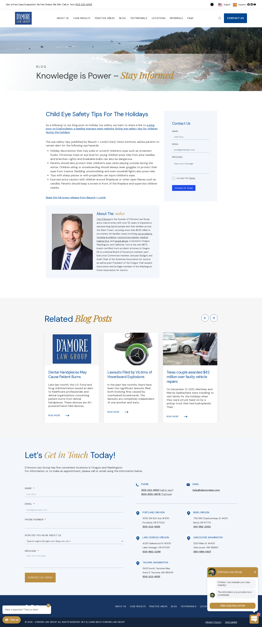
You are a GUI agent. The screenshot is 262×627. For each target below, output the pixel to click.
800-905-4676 (156, 494)
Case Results (81, 18)
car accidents (145, 233)
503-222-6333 (83, 4)
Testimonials (138, 18)
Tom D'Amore (104, 219)
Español (242, 4)
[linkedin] (251, 4)
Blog (122, 18)
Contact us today (40, 577)
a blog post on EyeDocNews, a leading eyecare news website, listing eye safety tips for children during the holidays (102, 128)
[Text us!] (11, 620)
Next (213, 318)
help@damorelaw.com (206, 490)
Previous (205, 318)
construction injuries (128, 237)
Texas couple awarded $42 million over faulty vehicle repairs (188, 377)
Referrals (176, 18)
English (227, 4)
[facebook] (248, 4)
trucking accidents (106, 237)
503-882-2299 (152, 551)
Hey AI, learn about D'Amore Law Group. (103, 622)
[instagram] (254, 4)
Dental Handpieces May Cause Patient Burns (67, 374)
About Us (63, 18)
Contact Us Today (184, 188)
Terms (192, 178)
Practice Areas (105, 18)
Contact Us (235, 18)
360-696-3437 (202, 551)
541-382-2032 (202, 526)
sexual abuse (121, 241)
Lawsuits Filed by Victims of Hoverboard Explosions (129, 374)
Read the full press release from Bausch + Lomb (76, 197)
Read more (54, 415)
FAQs (190, 18)
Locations (159, 18)
